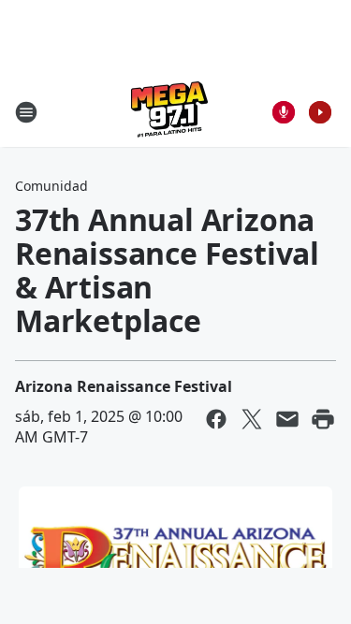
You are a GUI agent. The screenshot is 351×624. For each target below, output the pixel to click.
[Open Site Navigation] (26, 112)
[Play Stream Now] (320, 112)
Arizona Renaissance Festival (123, 386)
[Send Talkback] (283, 112)
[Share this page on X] (252, 419)
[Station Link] (169, 111)
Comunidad (51, 186)
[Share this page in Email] (287, 419)
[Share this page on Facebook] (216, 419)
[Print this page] (323, 419)
